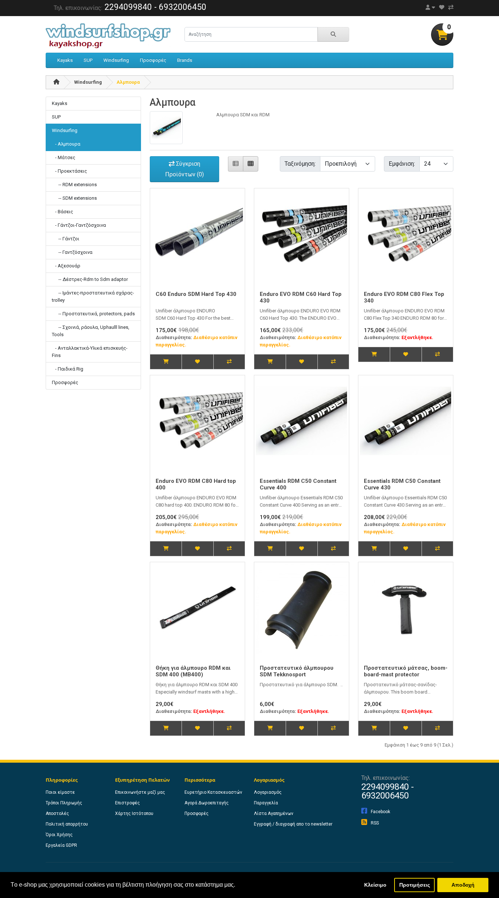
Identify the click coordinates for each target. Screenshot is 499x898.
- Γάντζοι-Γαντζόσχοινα (79, 225)
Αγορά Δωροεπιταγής (206, 802)
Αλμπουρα (128, 82)
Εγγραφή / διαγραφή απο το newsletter (293, 824)
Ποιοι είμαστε (60, 792)
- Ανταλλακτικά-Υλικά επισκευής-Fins (89, 351)
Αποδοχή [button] (463, 885)
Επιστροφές (127, 802)
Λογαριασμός (268, 792)
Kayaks (65, 60)
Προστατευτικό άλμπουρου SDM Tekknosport (297, 671)
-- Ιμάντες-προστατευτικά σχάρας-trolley (93, 296)
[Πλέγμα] (250, 164)
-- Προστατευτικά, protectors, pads (93, 313)
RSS (375, 823)
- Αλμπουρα (66, 144)
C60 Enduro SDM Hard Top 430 (196, 294)
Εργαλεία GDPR (61, 845)
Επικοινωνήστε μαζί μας (140, 792)
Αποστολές (57, 813)
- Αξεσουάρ (66, 265)
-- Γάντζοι (65, 238)
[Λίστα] (235, 164)
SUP (88, 60)
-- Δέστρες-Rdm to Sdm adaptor (90, 279)
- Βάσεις (62, 211)
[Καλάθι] (166, 361)
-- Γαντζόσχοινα (72, 252)
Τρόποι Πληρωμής (64, 802)
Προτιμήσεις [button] (414, 885)
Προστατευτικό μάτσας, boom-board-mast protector (405, 671)
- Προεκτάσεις (69, 171)
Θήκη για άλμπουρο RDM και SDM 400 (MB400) (193, 671)
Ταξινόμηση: (300, 163)
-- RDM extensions (74, 184)
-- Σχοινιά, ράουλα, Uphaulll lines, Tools (90, 330)
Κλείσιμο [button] (375, 885)
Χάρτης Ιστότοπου (134, 813)
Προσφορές (153, 60)
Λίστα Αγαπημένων (273, 813)
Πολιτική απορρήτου (67, 824)
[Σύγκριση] (229, 361)
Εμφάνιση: (402, 163)
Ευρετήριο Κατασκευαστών (213, 792)
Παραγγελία (266, 802)
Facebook (380, 811)
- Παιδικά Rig (67, 369)
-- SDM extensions (74, 198)
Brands (184, 60)
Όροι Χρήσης (59, 834)
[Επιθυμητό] (197, 361)
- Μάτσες (63, 157)
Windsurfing (116, 60)
